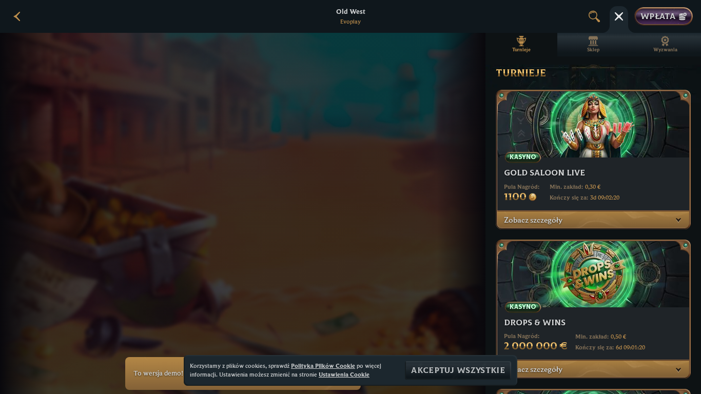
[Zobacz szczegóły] (678, 219)
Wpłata (657, 16)
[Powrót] (17, 16)
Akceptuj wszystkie (458, 370)
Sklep (593, 49)
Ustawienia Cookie (344, 374)
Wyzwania (665, 49)
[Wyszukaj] (594, 16)
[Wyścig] (619, 16)
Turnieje (521, 49)
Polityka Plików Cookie (323, 365)
